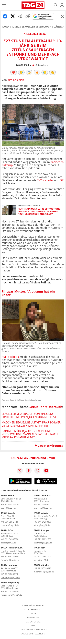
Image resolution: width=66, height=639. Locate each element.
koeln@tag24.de (41, 560)
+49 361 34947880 (9, 539)
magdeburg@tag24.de (11, 594)
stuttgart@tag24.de (43, 542)
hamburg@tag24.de (10, 577)
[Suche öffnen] (55, 5)
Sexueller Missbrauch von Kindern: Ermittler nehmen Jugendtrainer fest (29, 415)
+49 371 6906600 (42, 504)
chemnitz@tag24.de (43, 507)
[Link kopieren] (28, 16)
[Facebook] (29, 471)
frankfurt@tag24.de (10, 560)
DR (62, 180)
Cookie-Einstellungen (33, 634)
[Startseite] (33, 5)
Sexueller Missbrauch (36, 26)
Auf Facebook (10, 357)
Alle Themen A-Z (33, 609)
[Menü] (4, 5)
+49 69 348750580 (9, 556)
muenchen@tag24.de (44, 571)
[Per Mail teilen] (20, 16)
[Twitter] (20, 471)
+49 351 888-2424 (9, 521)
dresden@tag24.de (10, 525)
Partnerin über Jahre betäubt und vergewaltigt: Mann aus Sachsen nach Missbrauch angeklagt (39, 211)
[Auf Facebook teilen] (5, 16)
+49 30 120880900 (9, 504)
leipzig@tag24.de (42, 525)
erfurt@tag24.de (8, 542)
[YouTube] (46, 471)
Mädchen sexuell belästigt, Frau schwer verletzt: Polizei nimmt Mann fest (31, 424)
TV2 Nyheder (45, 180)
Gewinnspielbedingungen (33, 630)
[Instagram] (37, 471)
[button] (62, 5)
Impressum (33, 618)
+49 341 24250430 (42, 521)
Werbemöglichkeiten (33, 605)
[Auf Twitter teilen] (12, 16)
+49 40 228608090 (9, 574)
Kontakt (33, 613)
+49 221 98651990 (42, 556)
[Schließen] (62, 16)
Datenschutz (33, 622)
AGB (33, 625)
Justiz (15, 26)
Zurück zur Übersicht (50, 445)
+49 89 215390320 (42, 568)
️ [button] (13, 72)
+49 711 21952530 (42, 539)
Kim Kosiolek (15, 80)
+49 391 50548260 (9, 591)
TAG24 (5, 26)
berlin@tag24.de (8, 507)
